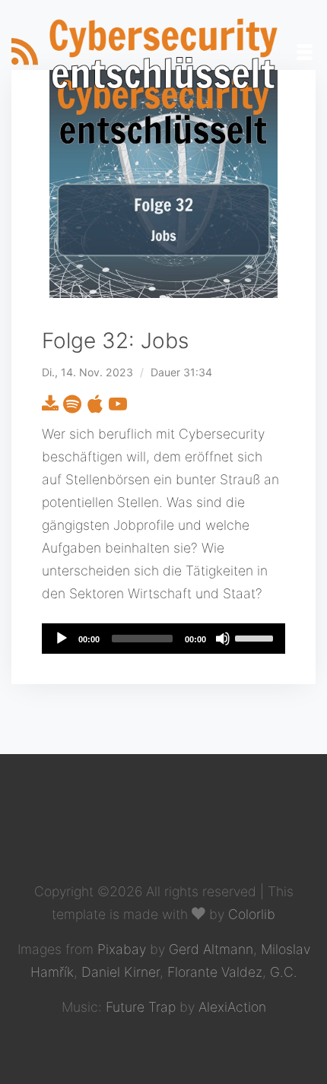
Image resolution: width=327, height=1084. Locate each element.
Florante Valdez (214, 972)
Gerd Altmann (211, 949)
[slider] (256, 637)
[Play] (61, 638)
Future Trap (141, 1007)
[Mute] (222, 638)
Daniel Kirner (120, 972)
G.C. (283, 972)
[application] (163, 638)
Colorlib (251, 914)
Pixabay (121, 949)
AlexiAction (232, 1007)
